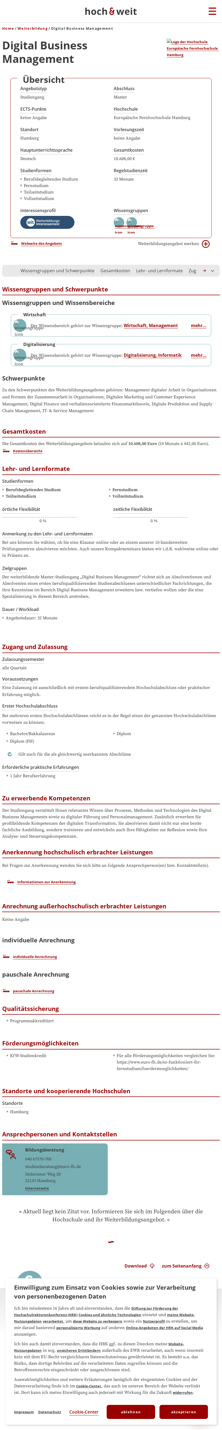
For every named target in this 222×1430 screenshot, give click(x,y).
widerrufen (183, 1392)
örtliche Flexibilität (21, 509)
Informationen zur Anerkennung (46, 881)
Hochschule (126, 109)
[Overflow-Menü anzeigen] (213, 271)
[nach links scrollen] (9, 271)
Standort (29, 130)
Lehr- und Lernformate (159, 271)
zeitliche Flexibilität (132, 509)
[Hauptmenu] (212, 11)
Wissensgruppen (131, 210)
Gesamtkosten (129, 150)
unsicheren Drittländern (79, 1350)
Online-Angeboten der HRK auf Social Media (164, 1327)
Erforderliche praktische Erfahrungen (40, 767)
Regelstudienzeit (131, 171)
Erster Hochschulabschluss (30, 706)
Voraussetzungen (20, 679)
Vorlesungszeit (129, 130)
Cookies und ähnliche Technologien (110, 1314)
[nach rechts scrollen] (205, 271)
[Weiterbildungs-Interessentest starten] (47, 222)
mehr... (199, 325)
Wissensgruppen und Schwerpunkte (57, 271)
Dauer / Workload (20, 609)
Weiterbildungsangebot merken (168, 243)
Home (8, 28)
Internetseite (37, 1188)
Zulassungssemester (23, 659)
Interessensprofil (38, 210)
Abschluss (124, 88)
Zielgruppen (14, 568)
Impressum (24, 1411)
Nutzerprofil (154, 1321)
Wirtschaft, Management (151, 325)
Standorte (12, 1103)
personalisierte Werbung (78, 1327)
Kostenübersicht (28, 451)
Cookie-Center (88, 1386)
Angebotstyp (33, 88)
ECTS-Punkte (33, 109)
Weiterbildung (33, 28)
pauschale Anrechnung (33, 991)
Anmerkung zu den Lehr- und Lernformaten (47, 534)
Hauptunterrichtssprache (46, 150)
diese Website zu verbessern (97, 1321)
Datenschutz (49, 1411)
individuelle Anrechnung (35, 956)
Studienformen (35, 171)
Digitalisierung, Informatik (153, 355)
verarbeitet (53, 1321)
